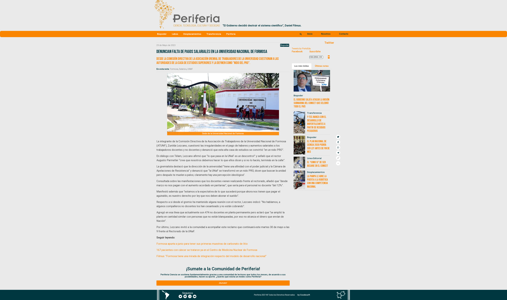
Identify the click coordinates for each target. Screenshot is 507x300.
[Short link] (338, 158)
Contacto (343, 34)
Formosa (174, 69)
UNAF (190, 69)
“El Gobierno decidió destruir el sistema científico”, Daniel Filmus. (262, 25)
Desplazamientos (192, 34)
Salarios (183, 69)
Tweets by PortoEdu (301, 48)
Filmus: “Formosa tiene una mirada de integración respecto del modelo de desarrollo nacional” (211, 256)
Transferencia (213, 34)
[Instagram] (190, 296)
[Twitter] (180, 296)
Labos (175, 34)
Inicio (310, 34)
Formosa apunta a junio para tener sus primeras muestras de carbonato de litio (202, 243)
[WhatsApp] (338, 147)
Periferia (230, 34)
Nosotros (325, 34)
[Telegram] (338, 153)
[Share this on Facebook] (338, 142)
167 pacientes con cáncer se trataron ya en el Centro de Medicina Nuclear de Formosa (206, 250)
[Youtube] (194, 296)
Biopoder (162, 34)
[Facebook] (185, 296)
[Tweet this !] (338, 137)
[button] (349, 25)
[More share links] (338, 163)
